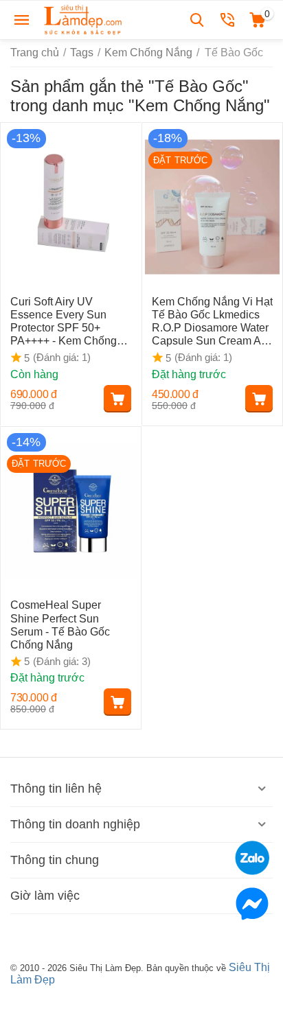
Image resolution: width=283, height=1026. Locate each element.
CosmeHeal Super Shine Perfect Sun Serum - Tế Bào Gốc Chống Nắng (60, 625)
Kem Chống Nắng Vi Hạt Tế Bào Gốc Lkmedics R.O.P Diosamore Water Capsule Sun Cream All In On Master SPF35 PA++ (212, 322)
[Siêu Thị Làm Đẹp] (84, 19)
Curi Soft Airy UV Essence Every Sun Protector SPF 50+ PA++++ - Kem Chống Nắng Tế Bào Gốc (63, 322)
